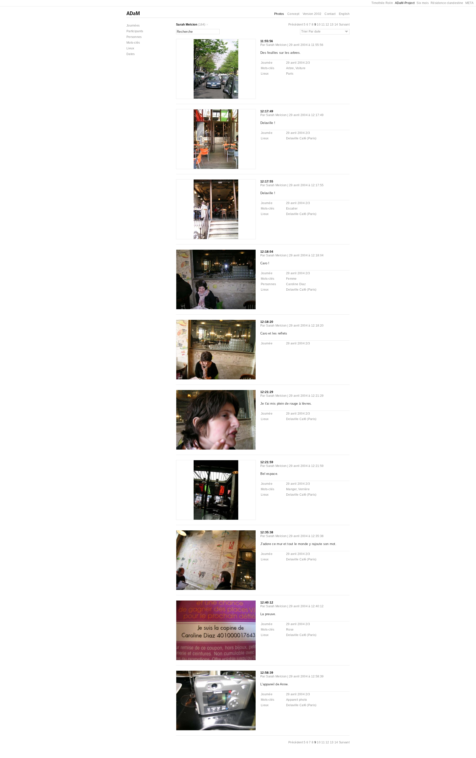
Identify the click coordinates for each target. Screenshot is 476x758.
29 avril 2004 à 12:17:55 (306, 185)
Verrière (303, 489)
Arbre (290, 68)
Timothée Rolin (382, 3)
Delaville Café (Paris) (301, 138)
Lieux (130, 48)
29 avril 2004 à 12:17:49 (306, 115)
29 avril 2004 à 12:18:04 (306, 255)
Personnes (134, 37)
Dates (130, 54)
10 (319, 24)
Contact (330, 14)
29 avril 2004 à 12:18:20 (306, 325)
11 (323, 24)
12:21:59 (266, 462)
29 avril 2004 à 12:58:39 (306, 676)
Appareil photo (296, 699)
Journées (133, 25)
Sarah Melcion (186, 24)
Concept (293, 14)
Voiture (300, 68)
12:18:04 (266, 251)
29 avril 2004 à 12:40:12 (306, 606)
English (344, 14)
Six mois (422, 3)
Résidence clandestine (447, 3)
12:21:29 (266, 392)
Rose (290, 629)
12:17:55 (266, 181)
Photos (279, 14)
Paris (290, 73)
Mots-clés (133, 42)
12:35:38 (266, 532)
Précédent (295, 24)
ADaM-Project (405, 3)
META (469, 3)
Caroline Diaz (296, 284)
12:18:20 (266, 322)
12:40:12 (266, 602)
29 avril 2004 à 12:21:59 (306, 466)
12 (327, 24)
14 (336, 24)
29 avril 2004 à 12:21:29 (306, 395)
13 (332, 24)
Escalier (292, 208)
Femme (291, 278)
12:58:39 (266, 672)
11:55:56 (266, 41)
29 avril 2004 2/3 (298, 62)
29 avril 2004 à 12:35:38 (306, 536)
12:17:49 (266, 111)
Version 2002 (312, 14)
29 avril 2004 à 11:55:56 (306, 45)
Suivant (344, 24)
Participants (134, 31)
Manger (291, 489)
